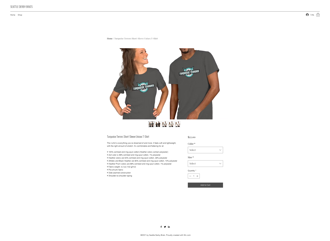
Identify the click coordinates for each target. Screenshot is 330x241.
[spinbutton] (194, 176)
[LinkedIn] (169, 226)
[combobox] (205, 150)
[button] (318, 15)
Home (110, 38)
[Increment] (197, 176)
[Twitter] (165, 226)
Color (191, 143)
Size (191, 157)
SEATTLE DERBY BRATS (21, 7)
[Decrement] (190, 176)
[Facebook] (161, 226)
